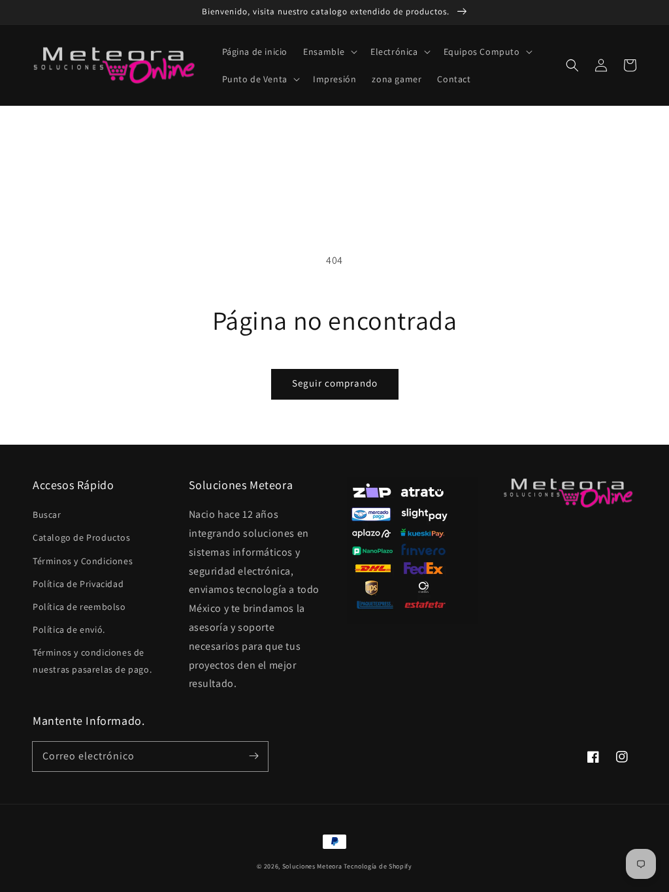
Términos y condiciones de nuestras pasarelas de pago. (92, 660)
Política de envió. (69, 629)
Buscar (47, 514)
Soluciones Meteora (312, 866)
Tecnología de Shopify (378, 866)
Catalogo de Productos (82, 537)
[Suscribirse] (253, 756)
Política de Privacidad (78, 584)
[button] (329, 51)
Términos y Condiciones (83, 561)
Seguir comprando (335, 383)
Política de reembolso (79, 607)
